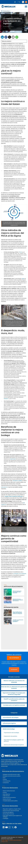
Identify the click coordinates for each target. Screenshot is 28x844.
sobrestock (4, 487)
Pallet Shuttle (6, 795)
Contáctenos (14, 669)
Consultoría (6, 782)
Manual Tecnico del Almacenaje (11, 810)
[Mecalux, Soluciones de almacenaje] (8, 7)
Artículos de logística (8, 812)
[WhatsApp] (13, 38)
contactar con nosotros (19, 573)
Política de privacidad (15, 840)
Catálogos (5, 818)
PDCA (20, 252)
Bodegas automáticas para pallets (11, 776)
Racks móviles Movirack (9, 790)
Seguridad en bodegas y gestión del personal (14, 740)
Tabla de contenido (6, 41)
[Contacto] (26, 2)
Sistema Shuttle (7, 799)
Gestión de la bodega (9, 729)
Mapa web (5, 841)
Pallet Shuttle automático (9, 797)
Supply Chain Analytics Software (14, 496)
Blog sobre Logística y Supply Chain (12, 809)
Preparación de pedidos (10, 736)
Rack (4, 777)
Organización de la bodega (11, 732)
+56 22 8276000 (14, 658)
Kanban (6, 398)
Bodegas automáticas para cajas (11, 774)
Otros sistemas (6, 781)
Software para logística (9, 723)
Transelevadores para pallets (10, 800)
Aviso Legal (5, 840)
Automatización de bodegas (10, 717)
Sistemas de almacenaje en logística (14, 744)
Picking (5, 779)
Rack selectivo (6, 794)
